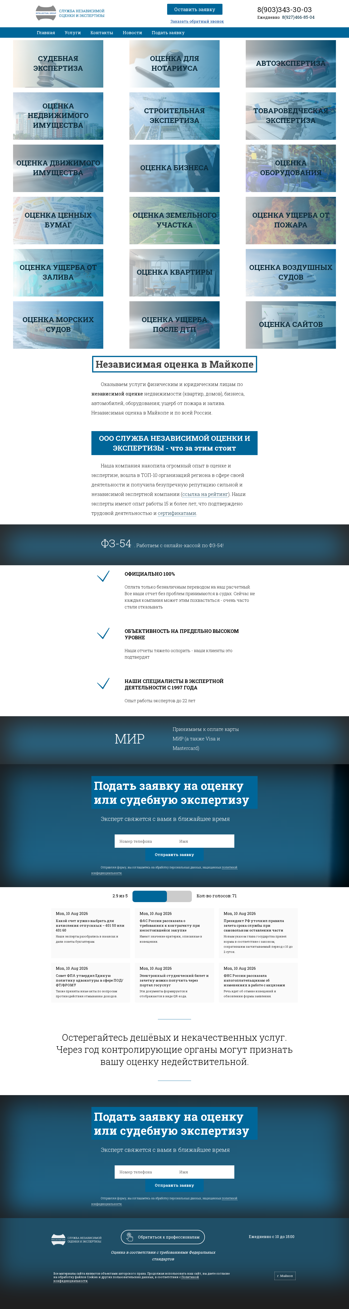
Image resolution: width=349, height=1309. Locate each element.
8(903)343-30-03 (284, 9)
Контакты (101, 32)
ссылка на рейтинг (205, 494)
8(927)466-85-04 (298, 17)
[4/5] (174, 896)
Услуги (73, 32)
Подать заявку (168, 32)
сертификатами (177, 513)
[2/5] (150, 896)
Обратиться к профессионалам (169, 1236)
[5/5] (186, 896)
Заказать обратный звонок (197, 21)
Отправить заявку (174, 854)
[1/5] (138, 896)
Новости (132, 32)
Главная (46, 32)
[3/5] (162, 896)
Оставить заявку (195, 9)
